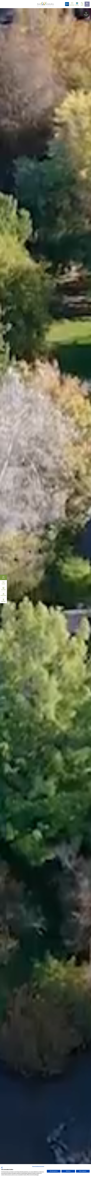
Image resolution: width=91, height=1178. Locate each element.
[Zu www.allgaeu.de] (67, 4)
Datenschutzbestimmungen (38, 1166)
